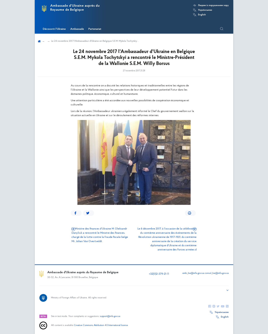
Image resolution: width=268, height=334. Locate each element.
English (202, 14)
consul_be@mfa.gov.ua (217, 273)
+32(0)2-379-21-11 (159, 274)
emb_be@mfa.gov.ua (193, 273)
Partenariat (94, 29)
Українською (205, 10)
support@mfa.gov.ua (110, 316)
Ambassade (77, 29)
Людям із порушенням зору (213, 5)
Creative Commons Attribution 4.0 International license (101, 325)
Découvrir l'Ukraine (54, 29)
